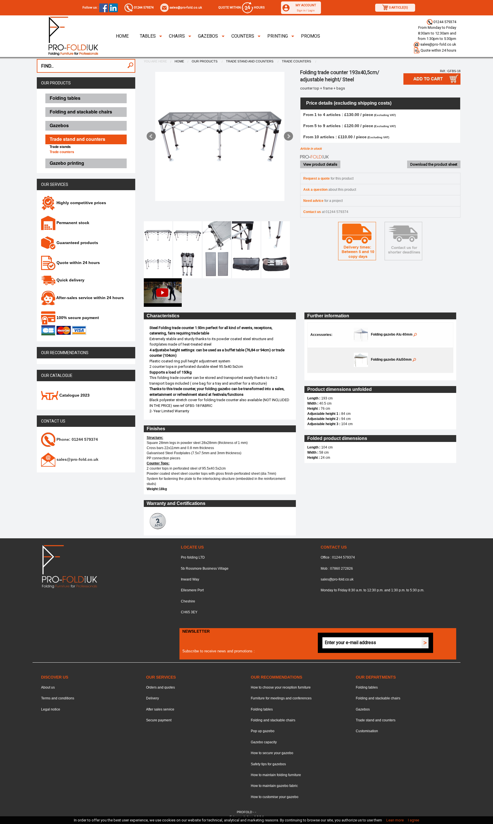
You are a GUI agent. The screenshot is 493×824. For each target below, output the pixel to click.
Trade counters (297, 61)
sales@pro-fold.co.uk (185, 7)
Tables (148, 36)
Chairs (177, 36)
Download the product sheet (433, 164)
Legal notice (50, 709)
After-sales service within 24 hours (89, 297)
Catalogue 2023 (74, 395)
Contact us (53, 421)
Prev (151, 136)
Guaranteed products (76, 242)
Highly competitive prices (80, 202)
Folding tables (262, 709)
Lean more (395, 820)
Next (288, 136)
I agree (413, 820)
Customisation (367, 731)
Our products (56, 83)
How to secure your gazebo (272, 753)
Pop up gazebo (262, 731)
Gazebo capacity (264, 742)
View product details (320, 164)
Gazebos (208, 36)
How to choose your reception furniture (281, 687)
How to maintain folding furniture (276, 775)
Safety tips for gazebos (268, 764)
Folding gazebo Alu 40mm (392, 334)
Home (122, 36)
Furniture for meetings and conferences (281, 698)
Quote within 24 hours (438, 50)
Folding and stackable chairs (273, 720)
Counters (242, 36)
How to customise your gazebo (274, 797)
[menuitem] (122, 36)
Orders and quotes (160, 687)
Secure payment (158, 720)
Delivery (152, 698)
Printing (277, 36)
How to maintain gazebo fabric (274, 786)
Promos (310, 36)
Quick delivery (69, 280)
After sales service (160, 709)
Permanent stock (72, 222)
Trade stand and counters (250, 61)
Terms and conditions (57, 698)
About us (48, 687)
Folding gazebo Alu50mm (392, 360)
